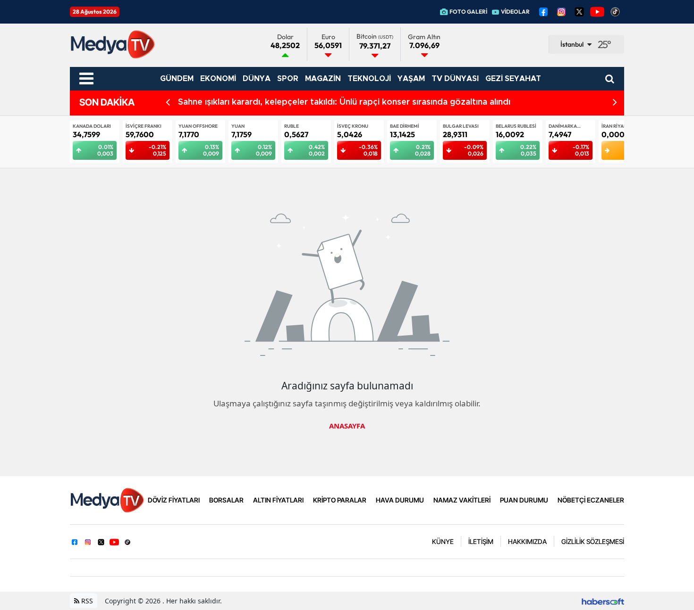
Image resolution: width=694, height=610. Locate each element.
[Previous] (168, 102)
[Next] (615, 102)
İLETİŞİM (480, 541)
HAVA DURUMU (400, 500)
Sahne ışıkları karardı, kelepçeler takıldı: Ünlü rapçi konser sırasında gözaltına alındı (344, 102)
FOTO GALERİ (468, 11)
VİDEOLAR (515, 11)
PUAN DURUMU (524, 500)
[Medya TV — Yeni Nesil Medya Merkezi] (107, 499)
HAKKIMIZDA (527, 541)
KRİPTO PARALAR (339, 500)
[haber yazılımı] (603, 601)
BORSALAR (226, 500)
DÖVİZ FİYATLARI (174, 500)
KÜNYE (443, 541)
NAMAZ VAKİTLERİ (462, 500)
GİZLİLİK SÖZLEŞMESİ (592, 541)
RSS (86, 600)
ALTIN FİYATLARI (278, 500)
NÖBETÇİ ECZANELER (591, 500)
